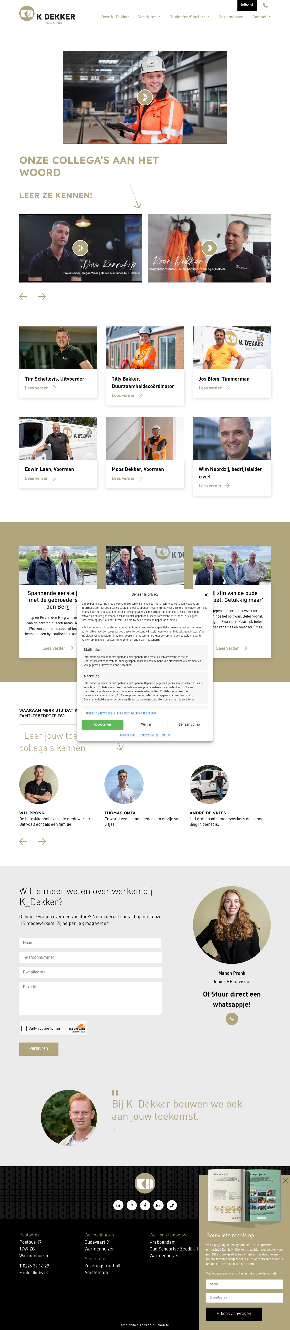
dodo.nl (134, 1325)
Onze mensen (231, 17)
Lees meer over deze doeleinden (136, 713)
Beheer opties (189, 725)
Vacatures (147, 17)
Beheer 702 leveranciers (100, 713)
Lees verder (36, 388)
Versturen (39, 1048)
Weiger (146, 725)
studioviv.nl (161, 1325)
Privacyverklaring (148, 735)
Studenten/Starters (188, 17)
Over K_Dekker (115, 17)
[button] (206, 595)
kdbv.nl (247, 5)
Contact (259, 17)
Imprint (165, 735)
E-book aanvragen (234, 1314)
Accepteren (102, 725)
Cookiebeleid (127, 735)
